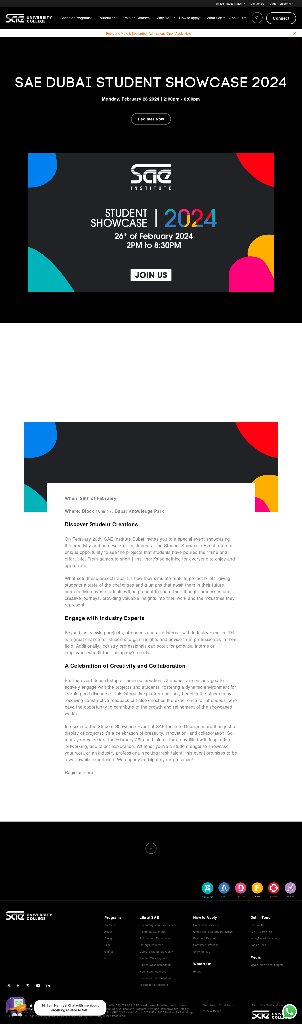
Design (108, 938)
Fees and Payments (206, 938)
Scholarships (201, 951)
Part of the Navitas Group (268, 1005)
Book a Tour (258, 945)
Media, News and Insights (267, 965)
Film (107, 945)
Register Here (79, 772)
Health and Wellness (153, 971)
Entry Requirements (206, 925)
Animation (110, 925)
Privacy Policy (212, 1010)
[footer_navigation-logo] (29, 920)
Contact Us (257, 925)
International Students (154, 984)
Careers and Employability (157, 951)
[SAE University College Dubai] (29, 18)
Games (108, 951)
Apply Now (183, 33)
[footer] (151, 848)
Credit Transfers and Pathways (213, 931)
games (106, 558)
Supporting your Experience (157, 925)
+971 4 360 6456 (261, 931)
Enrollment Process (205, 945)
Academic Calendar (152, 931)
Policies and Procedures (155, 938)
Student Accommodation (155, 965)
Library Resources (151, 945)
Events (197, 971)
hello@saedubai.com (264, 938)
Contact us (257, 3)
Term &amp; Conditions (218, 1005)
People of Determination (155, 978)
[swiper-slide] (207, 890)
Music (108, 958)
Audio (108, 931)
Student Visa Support (153, 958)
